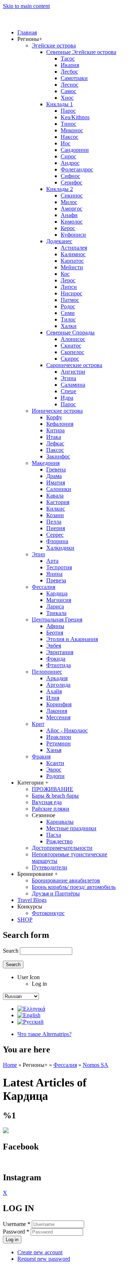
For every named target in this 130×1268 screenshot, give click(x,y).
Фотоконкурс (48, 913)
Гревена (56, 469)
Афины (55, 626)
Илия (52, 698)
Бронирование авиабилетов (66, 880)
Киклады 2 (59, 189)
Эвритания (59, 652)
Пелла (53, 522)
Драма (54, 476)
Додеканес (59, 241)
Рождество (59, 841)
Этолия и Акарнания (72, 639)
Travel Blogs (32, 900)
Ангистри (73, 372)
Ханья (53, 750)
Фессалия (43, 587)
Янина (54, 574)
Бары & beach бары (55, 796)
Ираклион (58, 737)
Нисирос (71, 293)
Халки (69, 326)
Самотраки (74, 78)
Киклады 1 (59, 104)
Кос (65, 274)
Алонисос (73, 339)
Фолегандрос (77, 169)
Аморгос (71, 208)
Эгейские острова (54, 45)
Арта (52, 561)
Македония (46, 463)
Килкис (55, 509)
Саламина (73, 385)
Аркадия (57, 678)
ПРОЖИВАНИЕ (52, 789)
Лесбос (69, 71)
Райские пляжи (50, 809)
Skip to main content (26, 6)
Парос (68, 111)
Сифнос (70, 176)
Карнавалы (60, 822)
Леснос (69, 85)
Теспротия (59, 567)
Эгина (68, 378)
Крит (38, 724)
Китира (55, 430)
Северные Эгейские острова (81, 52)
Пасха (53, 835)
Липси (69, 287)
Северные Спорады (70, 332)
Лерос (68, 280)
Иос (65, 143)
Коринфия (59, 704)
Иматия (55, 482)
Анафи (69, 215)
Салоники (58, 489)
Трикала (56, 613)
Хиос (67, 98)
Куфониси (73, 235)
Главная (27, 32)
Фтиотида (58, 665)
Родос (68, 306)
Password (16, 1231)
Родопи (55, 776)
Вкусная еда (47, 802)
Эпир (38, 554)
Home (10, 1065)
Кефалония (59, 424)
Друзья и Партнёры (56, 893)
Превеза (56, 580)
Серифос (71, 182)
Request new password (43, 1259)
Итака (53, 437)
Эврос (53, 769)
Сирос (68, 156)
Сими (68, 313)
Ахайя (54, 691)
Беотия (54, 632)
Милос (69, 202)
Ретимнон (58, 743)
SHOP (24, 919)
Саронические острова (74, 365)
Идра (67, 398)
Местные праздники (71, 828)
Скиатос (71, 345)
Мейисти (72, 267)
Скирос (70, 359)
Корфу (54, 417)
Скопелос (72, 352)
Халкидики (60, 548)
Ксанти (55, 763)
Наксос (69, 137)
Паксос (55, 450)
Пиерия (55, 528)
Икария (70, 65)
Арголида (58, 685)
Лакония (56, 711)
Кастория (57, 502)
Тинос (68, 124)
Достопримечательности (62, 848)
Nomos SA (95, 1065)
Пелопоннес (47, 672)
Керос (68, 228)
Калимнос (73, 254)
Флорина (57, 541)
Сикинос (72, 195)
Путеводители (49, 867)
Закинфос (58, 456)
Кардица (57, 593)
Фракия (41, 756)
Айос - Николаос (67, 730)
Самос (68, 91)
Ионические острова (57, 411)
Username (16, 1224)
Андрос (70, 163)
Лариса (55, 606)
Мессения (58, 717)
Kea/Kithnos (75, 117)
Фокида (55, 659)
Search (11, 951)
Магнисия (58, 600)
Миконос (72, 130)
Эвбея (53, 646)
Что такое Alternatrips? (44, 1034)
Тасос (68, 58)
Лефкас (55, 443)
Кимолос (72, 222)
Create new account (39, 1252)
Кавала (55, 495)
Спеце (68, 391)
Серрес (55, 535)
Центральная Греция (57, 619)
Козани (55, 515)
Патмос (70, 300)
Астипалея (74, 248)
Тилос (68, 319)
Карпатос (72, 261)
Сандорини (75, 150)
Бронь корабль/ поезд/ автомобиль (74, 887)
